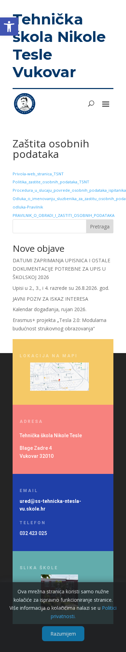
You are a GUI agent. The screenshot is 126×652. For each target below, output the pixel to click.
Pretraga (100, 226)
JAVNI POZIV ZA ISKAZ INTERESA (50, 298)
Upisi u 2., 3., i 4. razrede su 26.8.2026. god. (61, 288)
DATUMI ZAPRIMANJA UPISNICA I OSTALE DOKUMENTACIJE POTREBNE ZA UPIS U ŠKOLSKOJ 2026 (61, 268)
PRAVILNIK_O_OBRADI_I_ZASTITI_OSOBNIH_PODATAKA (63, 215)
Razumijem (63, 633)
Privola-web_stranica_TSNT (38, 173)
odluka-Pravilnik (28, 207)
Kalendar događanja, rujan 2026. (49, 309)
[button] (9, 26)
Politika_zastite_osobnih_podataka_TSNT (51, 181)
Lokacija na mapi (49, 355)
